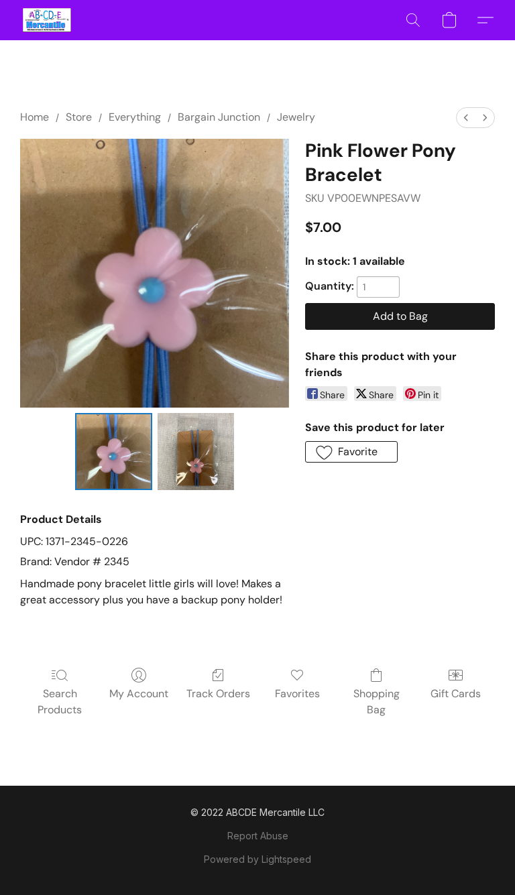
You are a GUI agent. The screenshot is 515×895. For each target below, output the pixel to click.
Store (79, 117)
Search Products (60, 702)
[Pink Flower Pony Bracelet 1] (196, 451)
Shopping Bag (376, 702)
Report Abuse (257, 835)
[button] (46, 20)
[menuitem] (466, 117)
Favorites (297, 694)
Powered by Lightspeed (257, 859)
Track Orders (218, 694)
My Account (138, 694)
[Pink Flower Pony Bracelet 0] (113, 451)
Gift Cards (456, 694)
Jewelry (296, 117)
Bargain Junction (219, 117)
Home (34, 117)
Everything (135, 117)
